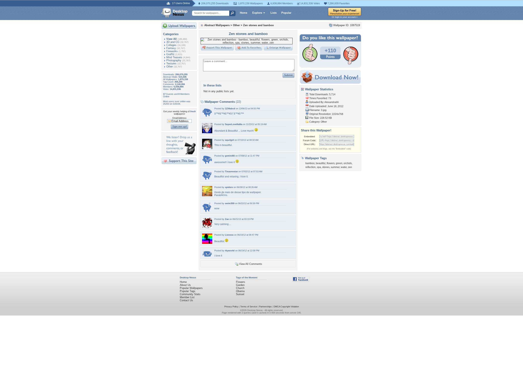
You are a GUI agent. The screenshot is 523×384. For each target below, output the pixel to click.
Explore (257, 12)
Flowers (240, 281)
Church (240, 288)
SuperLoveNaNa (233, 124)
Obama (240, 291)
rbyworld (230, 250)
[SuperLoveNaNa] (207, 132)
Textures (171, 63)
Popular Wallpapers (191, 288)
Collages (171, 45)
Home (243, 12)
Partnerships (265, 306)
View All (171, 38)
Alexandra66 (331, 102)
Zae (227, 219)
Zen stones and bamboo (258, 25)
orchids (348, 163)
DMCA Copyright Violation (286, 306)
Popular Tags (187, 291)
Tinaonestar (231, 171)
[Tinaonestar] (207, 179)
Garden (240, 285)
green (339, 163)
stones (326, 167)
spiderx (229, 187)
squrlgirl (229, 140)
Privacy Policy (231, 306)
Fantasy (171, 48)
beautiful (320, 163)
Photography (173, 60)
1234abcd (230, 108)
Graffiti (170, 54)
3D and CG (172, 42)
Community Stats (190, 294)
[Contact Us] (180, 153)
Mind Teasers (174, 57)
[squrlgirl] (207, 148)
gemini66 (230, 155)
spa (319, 167)
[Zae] (207, 227)
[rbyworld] (207, 255)
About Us (185, 285)
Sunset (240, 294)
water (344, 167)
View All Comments (250, 263)
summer (335, 167)
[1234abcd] (207, 116)
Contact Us (186, 300)
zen (350, 167)
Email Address (179, 118)
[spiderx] (207, 195)
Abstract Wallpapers (217, 25)
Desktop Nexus (255, 310)
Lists (273, 12)
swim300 (229, 203)
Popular (286, 12)
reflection (310, 167)
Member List (187, 297)
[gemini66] (207, 163)
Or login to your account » (345, 17)
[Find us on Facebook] (300, 280)
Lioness (229, 235)
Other (169, 66)
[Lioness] (207, 242)
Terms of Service (248, 306)
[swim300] (207, 211)
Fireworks (172, 51)
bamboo (310, 163)
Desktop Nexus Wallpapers (174, 12)
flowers (331, 163)
